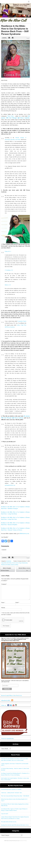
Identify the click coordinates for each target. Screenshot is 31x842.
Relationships (25, 562)
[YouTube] (13, 705)
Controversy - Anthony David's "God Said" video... (11, 792)
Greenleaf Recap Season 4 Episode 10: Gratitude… (11, 789)
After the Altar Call (13, 20)
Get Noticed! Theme (23, 840)
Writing (16, 564)
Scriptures (13, 564)
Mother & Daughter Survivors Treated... (6, 569)
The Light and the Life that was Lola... (9, 821)
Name (3, 602)
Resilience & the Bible (5, 564)
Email (17, 602)
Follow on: (4, 705)
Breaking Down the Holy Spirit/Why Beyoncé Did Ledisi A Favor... (15, 825)
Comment (4, 37)
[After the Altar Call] (15, 10)
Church (13, 562)
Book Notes (9, 562)
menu (29, 2)
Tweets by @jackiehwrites (7, 738)
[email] (28, 37)
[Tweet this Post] (12, 37)
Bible (5, 562)
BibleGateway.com (24, 533)
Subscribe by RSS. (6, 700)
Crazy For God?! (4, 813)
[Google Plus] (16, 705)
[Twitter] (11, 705)
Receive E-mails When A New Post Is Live (11, 695)
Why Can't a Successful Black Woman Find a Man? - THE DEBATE (15, 796)
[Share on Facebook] (9, 37)
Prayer (20, 562)
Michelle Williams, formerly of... (24, 569)
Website (3, 607)
